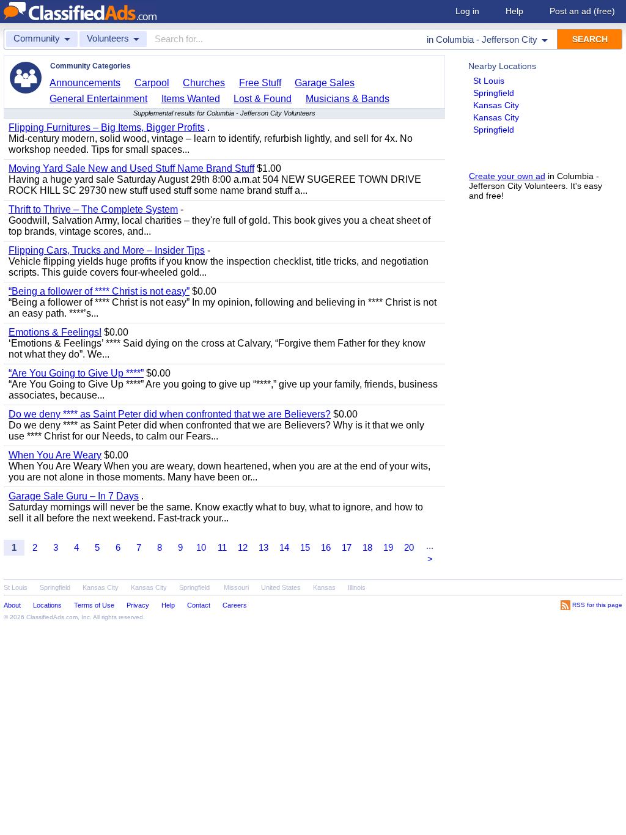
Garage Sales (325, 83)
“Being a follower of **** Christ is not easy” (99, 291)
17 (347, 547)
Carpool (151, 83)
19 (388, 547)
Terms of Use (94, 605)
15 (305, 547)
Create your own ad (507, 176)
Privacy (138, 605)
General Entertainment (98, 99)
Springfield (493, 93)
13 (263, 547)
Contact (198, 605)
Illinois (357, 587)
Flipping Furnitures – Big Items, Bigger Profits (107, 127)
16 (326, 547)
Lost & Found (263, 99)
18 (367, 547)
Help (514, 11)
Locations (47, 605)
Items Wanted (190, 99)
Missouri (236, 587)
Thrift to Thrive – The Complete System (93, 209)
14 (284, 547)
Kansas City (496, 105)
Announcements (85, 83)
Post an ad (582, 11)
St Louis (488, 81)
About (12, 605)
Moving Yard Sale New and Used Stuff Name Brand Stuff (131, 168)
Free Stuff (260, 83)
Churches (204, 83)
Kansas (324, 587)
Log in (467, 11)
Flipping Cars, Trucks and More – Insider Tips (107, 250)
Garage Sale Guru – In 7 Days (74, 496)
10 (201, 547)
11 (222, 547)
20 (409, 547)
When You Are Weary (55, 455)
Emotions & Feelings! (55, 332)
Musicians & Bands (347, 99)
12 (243, 547)
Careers (235, 605)
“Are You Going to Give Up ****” (76, 373)
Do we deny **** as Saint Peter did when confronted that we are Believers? (170, 414)
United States (281, 587)
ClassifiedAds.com (52, 617)
